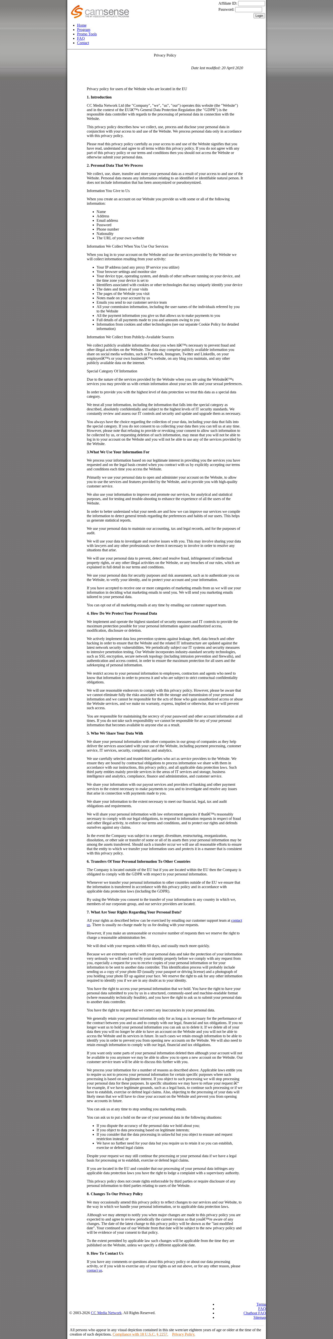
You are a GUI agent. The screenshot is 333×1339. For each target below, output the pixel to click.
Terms (261, 1304)
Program (83, 30)
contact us (94, 1270)
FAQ (81, 38)
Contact (83, 43)
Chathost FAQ (255, 1313)
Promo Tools (87, 34)
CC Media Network (106, 1313)
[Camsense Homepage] (100, 17)
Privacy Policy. (183, 1334)
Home (82, 25)
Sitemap (260, 1317)
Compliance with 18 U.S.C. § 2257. (140, 1334)
